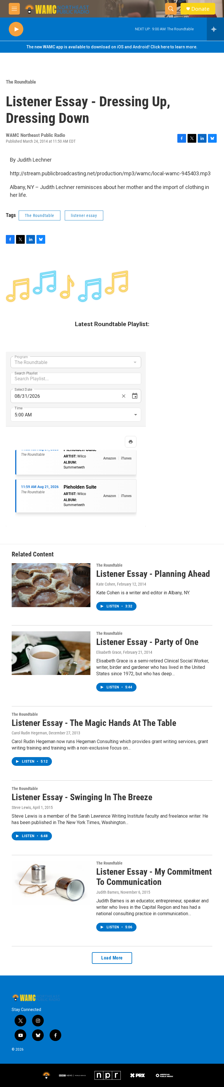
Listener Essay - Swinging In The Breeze (82, 797)
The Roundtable (21, 82)
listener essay (84, 215)
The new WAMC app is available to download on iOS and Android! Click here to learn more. (112, 47)
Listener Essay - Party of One (147, 642)
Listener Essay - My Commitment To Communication (154, 877)
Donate (200, 9)
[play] (16, 29)
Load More (112, 958)
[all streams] (215, 29)
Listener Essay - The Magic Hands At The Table (94, 723)
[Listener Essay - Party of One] (51, 653)
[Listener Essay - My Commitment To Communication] (51, 883)
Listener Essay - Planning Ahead (153, 574)
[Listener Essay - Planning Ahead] (51, 585)
